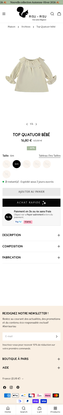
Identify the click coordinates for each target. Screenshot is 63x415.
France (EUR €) (11, 379)
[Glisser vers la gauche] (27, 124)
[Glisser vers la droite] (36, 124)
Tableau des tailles (49, 156)
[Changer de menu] (4, 13)
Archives (25, 27)
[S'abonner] (56, 336)
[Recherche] (52, 13)
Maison (11, 27)
